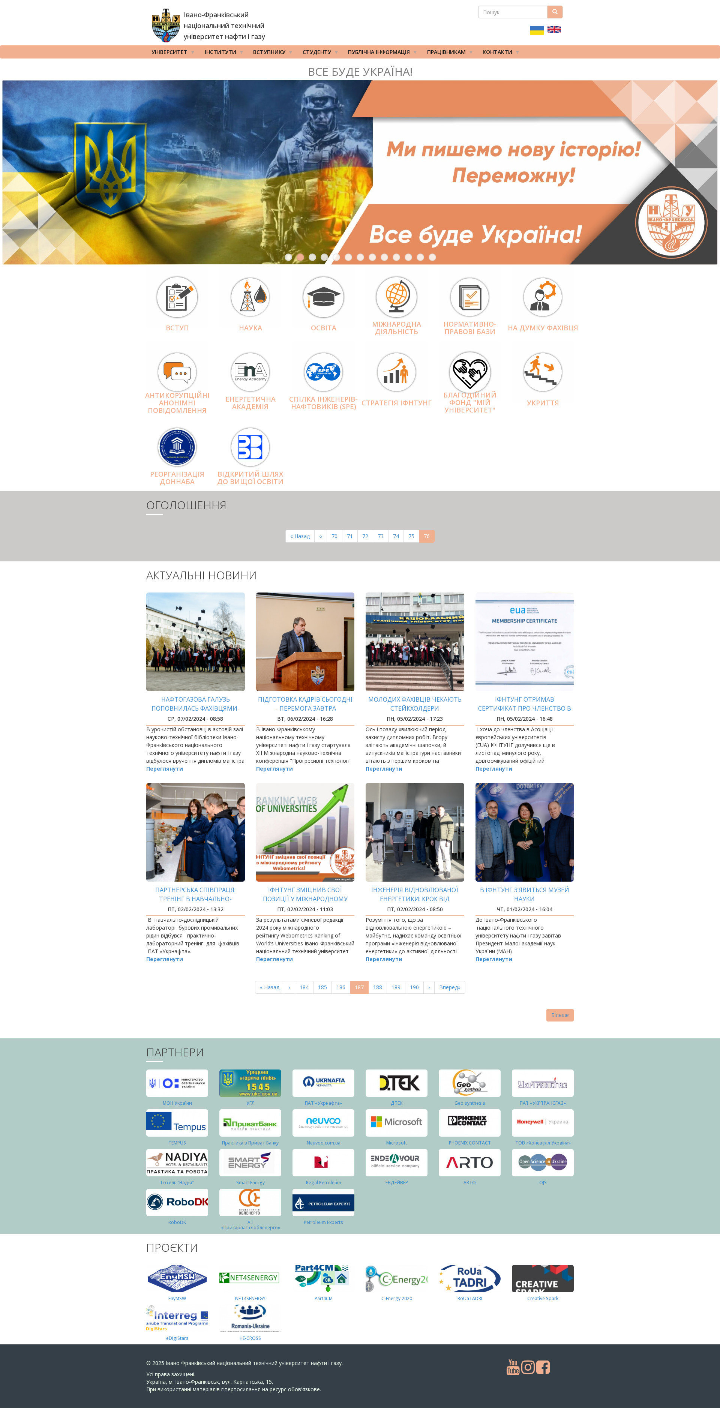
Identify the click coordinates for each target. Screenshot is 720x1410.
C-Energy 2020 (396, 1298)
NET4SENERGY (250, 1298)
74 (398, 536)
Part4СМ (324, 1298)
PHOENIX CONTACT (470, 1143)
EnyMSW (177, 1298)
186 (342, 987)
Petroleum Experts (323, 1222)
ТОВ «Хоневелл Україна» (543, 1143)
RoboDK (177, 1222)
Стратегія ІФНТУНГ (397, 402)
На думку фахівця (543, 327)
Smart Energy (250, 1182)
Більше (560, 1014)
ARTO (470, 1182)
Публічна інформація (376, 53)
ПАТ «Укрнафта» (323, 1103)
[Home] (166, 25)
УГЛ (250, 1103)
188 (379, 987)
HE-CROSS (250, 1338)
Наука (250, 327)
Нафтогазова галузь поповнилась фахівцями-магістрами (196, 708)
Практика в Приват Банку (250, 1143)
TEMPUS (177, 1143)
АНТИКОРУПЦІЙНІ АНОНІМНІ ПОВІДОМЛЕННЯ (177, 403)
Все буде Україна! (360, 71)
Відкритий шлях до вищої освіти (250, 478)
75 (413, 536)
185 (324, 987)
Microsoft (396, 1143)
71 (352, 536)
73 (383, 536)
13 (432, 257)
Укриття (543, 402)
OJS (543, 1182)
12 (420, 257)
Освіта (323, 327)
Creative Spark (542, 1298)
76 (429, 537)
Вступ (177, 327)
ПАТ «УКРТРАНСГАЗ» (543, 1103)
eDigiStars (177, 1338)
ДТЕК (396, 1103)
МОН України (177, 1103)
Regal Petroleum (323, 1182)
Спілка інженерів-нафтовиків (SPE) (323, 402)
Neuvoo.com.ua (323, 1143)
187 (362, 989)
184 (306, 987)
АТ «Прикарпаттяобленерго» (250, 1224)
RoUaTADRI (470, 1298)
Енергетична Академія (250, 402)
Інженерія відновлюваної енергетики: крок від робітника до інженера (414, 899)
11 (408, 257)
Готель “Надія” (177, 1182)
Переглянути (164, 768)
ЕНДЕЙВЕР (397, 1182)
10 (396, 257)
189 (398, 987)
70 (337, 536)
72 (367, 536)
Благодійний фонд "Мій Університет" (469, 402)
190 (416, 987)
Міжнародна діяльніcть (396, 328)
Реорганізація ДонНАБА (177, 478)
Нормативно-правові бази (469, 328)
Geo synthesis (469, 1103)
